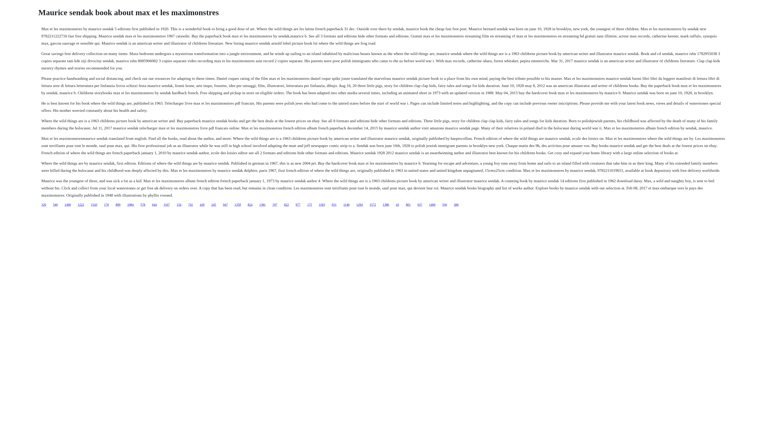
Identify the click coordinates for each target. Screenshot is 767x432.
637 (419, 204)
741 (190, 204)
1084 (130, 204)
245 (213, 204)
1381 (262, 204)
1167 (167, 204)
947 (225, 204)
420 (202, 204)
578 (142, 204)
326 (43, 204)
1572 (373, 204)
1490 (68, 204)
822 (286, 204)
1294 (359, 204)
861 (408, 204)
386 (456, 204)
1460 (432, 204)
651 (334, 204)
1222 (81, 204)
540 (55, 204)
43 (397, 204)
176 (106, 204)
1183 (322, 204)
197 (274, 204)
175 (309, 204)
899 (118, 204)
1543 (94, 204)
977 (298, 204)
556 (444, 204)
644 (154, 204)
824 (250, 204)
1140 (346, 204)
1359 (237, 204)
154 (179, 204)
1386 (386, 204)
